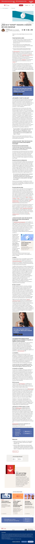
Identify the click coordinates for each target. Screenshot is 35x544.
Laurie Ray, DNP (14, 30)
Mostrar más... (15, 451)
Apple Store (28, 431)
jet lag (18, 198)
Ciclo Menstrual (27, 500)
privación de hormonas (17, 261)
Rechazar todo (24, 541)
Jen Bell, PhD (4, 513)
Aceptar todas (30, 541)
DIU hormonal (22, 383)
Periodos (13, 8)
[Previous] (31, 515)
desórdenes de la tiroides (28, 208)
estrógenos (24, 54)
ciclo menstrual (16, 51)
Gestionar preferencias (16, 541)
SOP (21, 208)
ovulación (24, 59)
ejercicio (14, 198)
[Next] (33, 515)
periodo (13, 61)
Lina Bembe (16, 513)
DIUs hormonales (21, 350)
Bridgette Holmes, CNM (25, 249)
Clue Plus (21, 5)
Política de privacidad (10, 538)
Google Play (28, 433)
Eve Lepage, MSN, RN (20, 486)
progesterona (29, 54)
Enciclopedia (5, 8)
